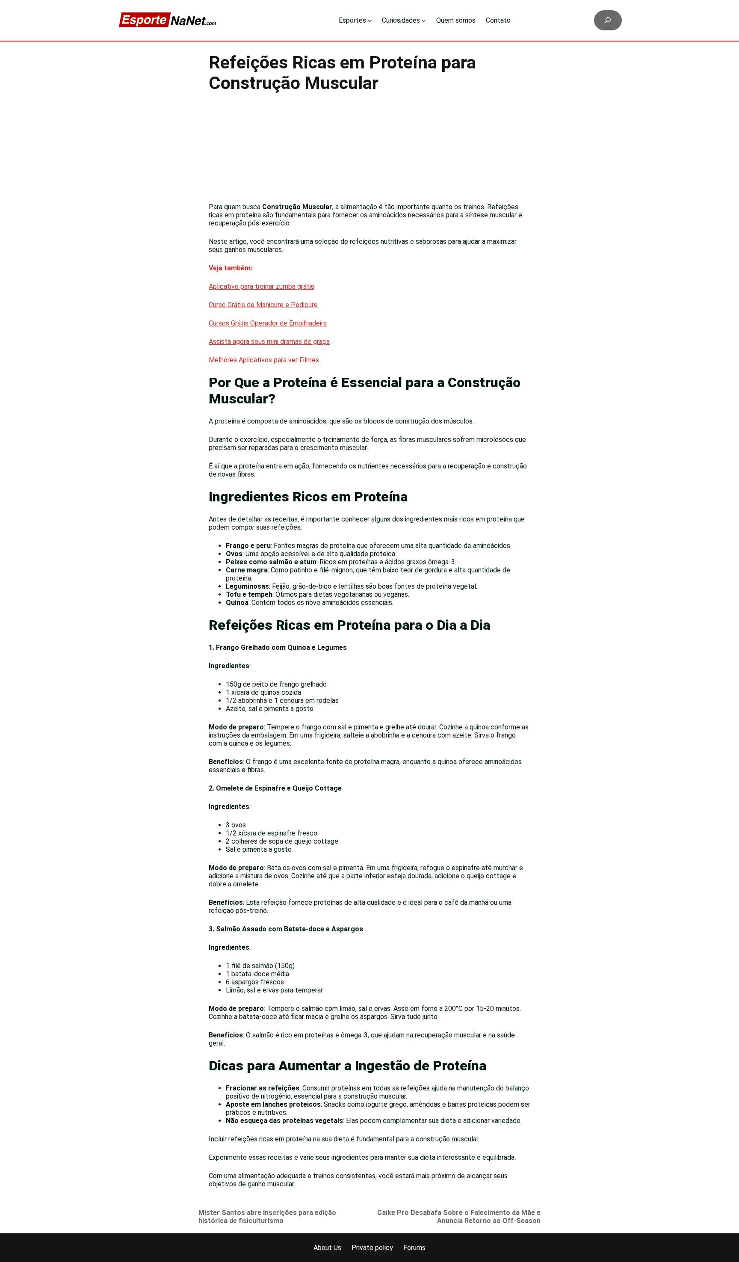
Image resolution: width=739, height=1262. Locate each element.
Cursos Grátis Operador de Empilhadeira (268, 323)
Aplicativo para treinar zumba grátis (261, 286)
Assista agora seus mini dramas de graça (269, 342)
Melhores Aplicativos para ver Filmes (264, 360)
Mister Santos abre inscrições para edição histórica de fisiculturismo (267, 1217)
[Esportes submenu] (370, 20)
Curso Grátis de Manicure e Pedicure (263, 305)
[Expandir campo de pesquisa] (608, 20)
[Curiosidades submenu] (424, 20)
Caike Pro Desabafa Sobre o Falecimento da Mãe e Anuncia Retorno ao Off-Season (459, 1217)
